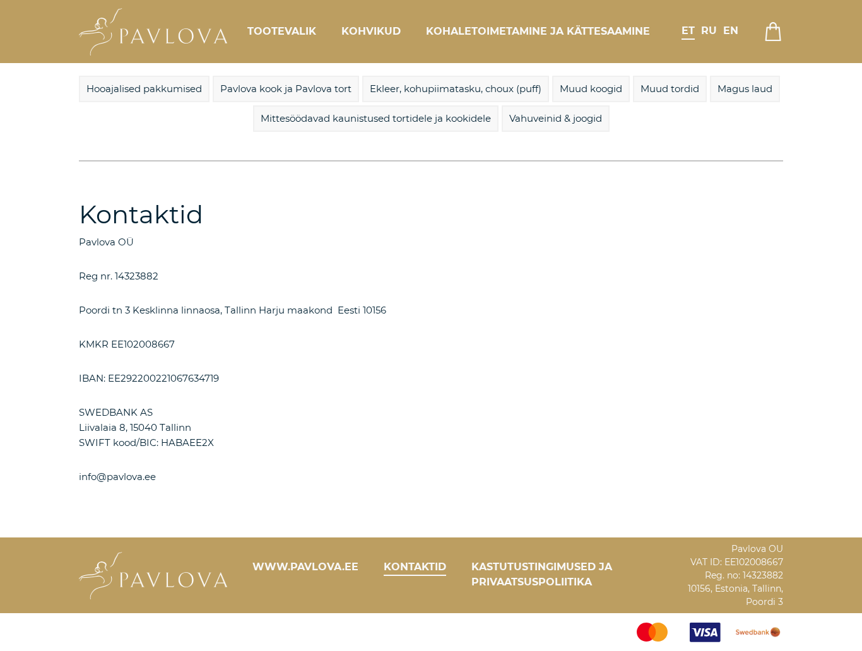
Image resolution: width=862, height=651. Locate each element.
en (730, 31)
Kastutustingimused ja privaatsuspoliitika (541, 574)
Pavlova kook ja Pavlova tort (285, 89)
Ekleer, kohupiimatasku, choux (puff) (455, 89)
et (688, 31)
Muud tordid (670, 89)
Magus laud (744, 89)
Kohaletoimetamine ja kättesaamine (538, 31)
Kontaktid (415, 567)
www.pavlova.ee (305, 567)
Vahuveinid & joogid (555, 118)
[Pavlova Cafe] (153, 31)
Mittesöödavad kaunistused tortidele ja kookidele (376, 118)
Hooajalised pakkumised (144, 89)
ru (709, 31)
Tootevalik (281, 31)
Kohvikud (371, 31)
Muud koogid (591, 89)
